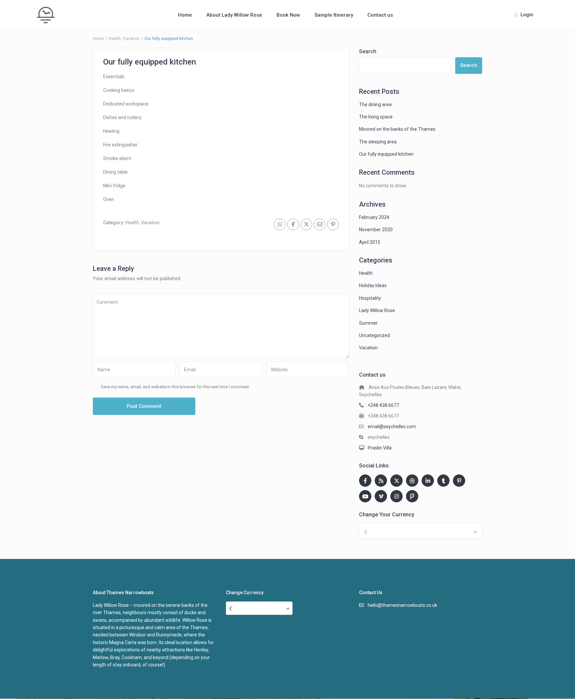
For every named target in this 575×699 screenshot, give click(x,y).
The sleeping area (378, 141)
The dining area (375, 104)
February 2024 (374, 217)
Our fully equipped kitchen (386, 154)
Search (367, 51)
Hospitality (370, 298)
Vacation (131, 38)
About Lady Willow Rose (234, 15)
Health (115, 38)
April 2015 (369, 242)
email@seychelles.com (392, 426)
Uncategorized (374, 335)
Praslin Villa (380, 447)
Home (185, 15)
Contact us (380, 15)
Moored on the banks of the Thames (397, 129)
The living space (376, 116)
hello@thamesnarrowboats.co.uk (402, 605)
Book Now (288, 15)
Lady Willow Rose (377, 310)
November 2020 (376, 229)
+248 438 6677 (383, 405)
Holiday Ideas (373, 285)
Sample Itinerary (333, 15)
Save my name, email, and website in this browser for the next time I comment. (175, 386)
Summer (368, 323)
